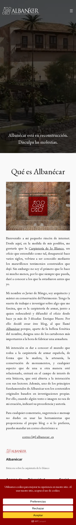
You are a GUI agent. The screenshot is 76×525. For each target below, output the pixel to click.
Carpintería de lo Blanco (46, 248)
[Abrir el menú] (71, 10)
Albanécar (13, 328)
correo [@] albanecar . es (38, 437)
